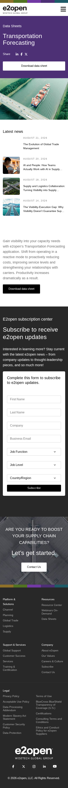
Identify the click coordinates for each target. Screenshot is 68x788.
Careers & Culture (52, 661)
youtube (55, 766)
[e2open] (15, 9)
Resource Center (52, 605)
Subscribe (34, 488)
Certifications (43, 713)
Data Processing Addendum (12, 708)
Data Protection (12, 732)
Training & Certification (10, 668)
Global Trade (10, 620)
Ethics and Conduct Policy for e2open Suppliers (47, 730)
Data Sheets (49, 618)
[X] (26, 54)
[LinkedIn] (17, 54)
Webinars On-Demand (50, 612)
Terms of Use (44, 696)
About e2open (50, 650)
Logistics (8, 625)
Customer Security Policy (14, 726)
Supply (7, 631)
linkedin (44, 766)
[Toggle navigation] (63, 9)
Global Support (12, 650)
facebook (13, 766)
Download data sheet (34, 65)
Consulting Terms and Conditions (49, 720)
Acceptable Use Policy (16, 701)
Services (8, 661)
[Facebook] (21, 54)
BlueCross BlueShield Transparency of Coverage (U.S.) (49, 704)
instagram (34, 766)
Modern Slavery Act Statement (14, 717)
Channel (8, 609)
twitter (23, 766)
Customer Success (14, 655)
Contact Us (34, 566)
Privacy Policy (11, 696)
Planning (8, 615)
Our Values (48, 655)
